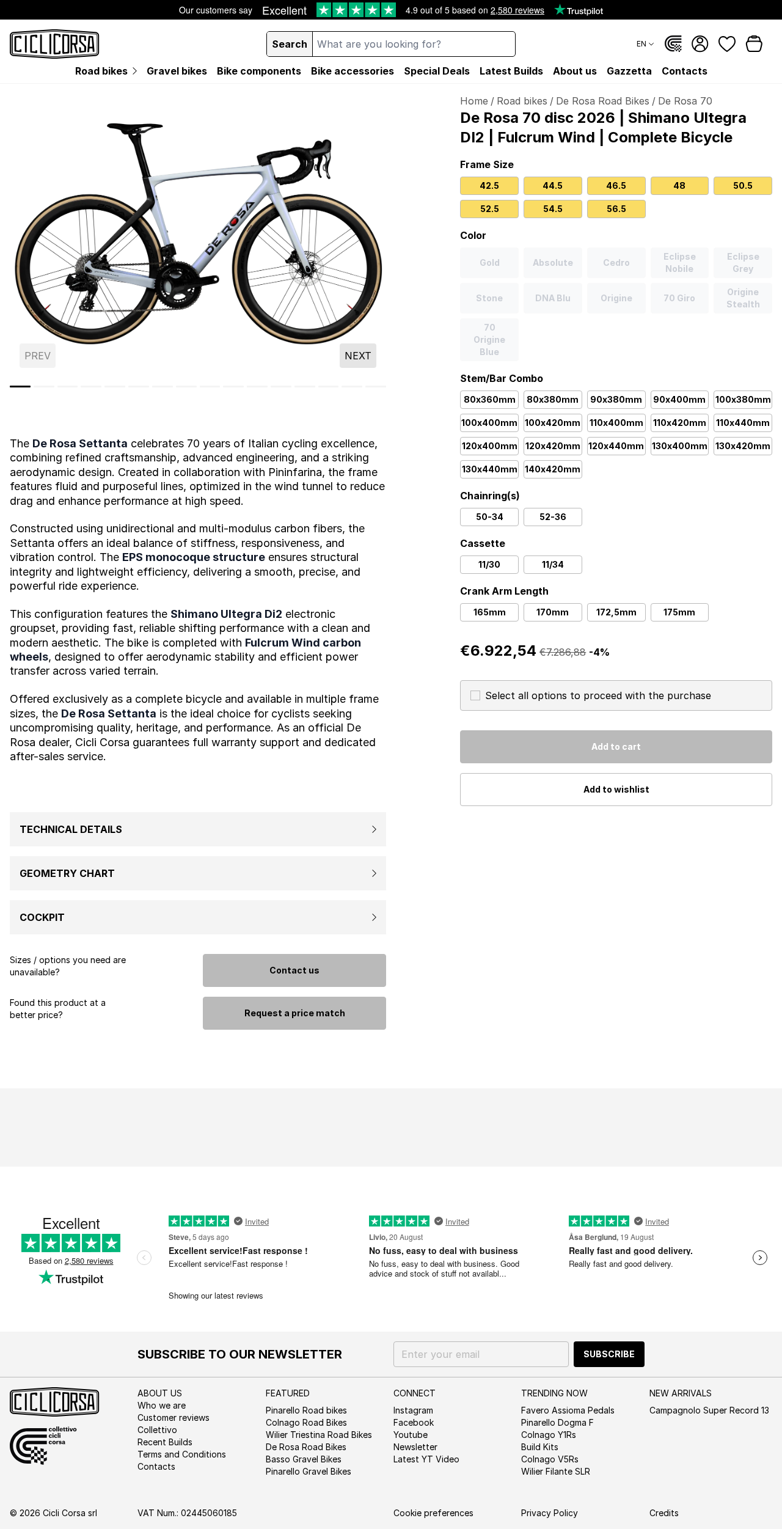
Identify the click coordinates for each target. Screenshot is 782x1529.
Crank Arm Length (504, 591)
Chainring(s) (490, 496)
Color (473, 235)
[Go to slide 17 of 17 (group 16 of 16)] (375, 386)
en (641, 43)
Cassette (482, 543)
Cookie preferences (433, 1513)
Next (358, 356)
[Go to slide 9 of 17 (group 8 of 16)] (186, 386)
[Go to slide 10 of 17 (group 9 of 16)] (210, 386)
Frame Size (487, 164)
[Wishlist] (727, 44)
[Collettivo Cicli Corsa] (673, 44)
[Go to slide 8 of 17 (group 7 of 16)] (162, 386)
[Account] (700, 44)
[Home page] (55, 44)
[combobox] (413, 44)
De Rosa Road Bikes (602, 101)
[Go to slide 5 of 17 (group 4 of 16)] (91, 386)
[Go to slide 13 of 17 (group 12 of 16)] (281, 386)
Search (289, 44)
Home (474, 101)
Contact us (294, 970)
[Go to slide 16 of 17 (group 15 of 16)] (352, 386)
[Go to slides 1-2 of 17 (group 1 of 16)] (20, 386)
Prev (37, 356)
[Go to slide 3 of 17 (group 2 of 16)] (44, 386)
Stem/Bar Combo (501, 378)
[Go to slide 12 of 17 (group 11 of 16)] (257, 386)
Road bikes (522, 101)
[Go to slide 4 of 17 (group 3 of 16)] (67, 386)
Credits (664, 1513)
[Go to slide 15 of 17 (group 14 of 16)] (328, 386)
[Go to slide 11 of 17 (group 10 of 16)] (233, 386)
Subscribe (609, 1354)
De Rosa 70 (685, 101)
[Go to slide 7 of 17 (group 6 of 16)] (138, 386)
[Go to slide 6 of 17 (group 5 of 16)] (114, 386)
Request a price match (294, 1013)
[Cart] (753, 44)
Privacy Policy (549, 1513)
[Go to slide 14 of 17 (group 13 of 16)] (304, 386)
